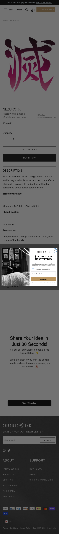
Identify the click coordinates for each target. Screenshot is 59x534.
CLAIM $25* (43, 279)
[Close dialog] (55, 250)
